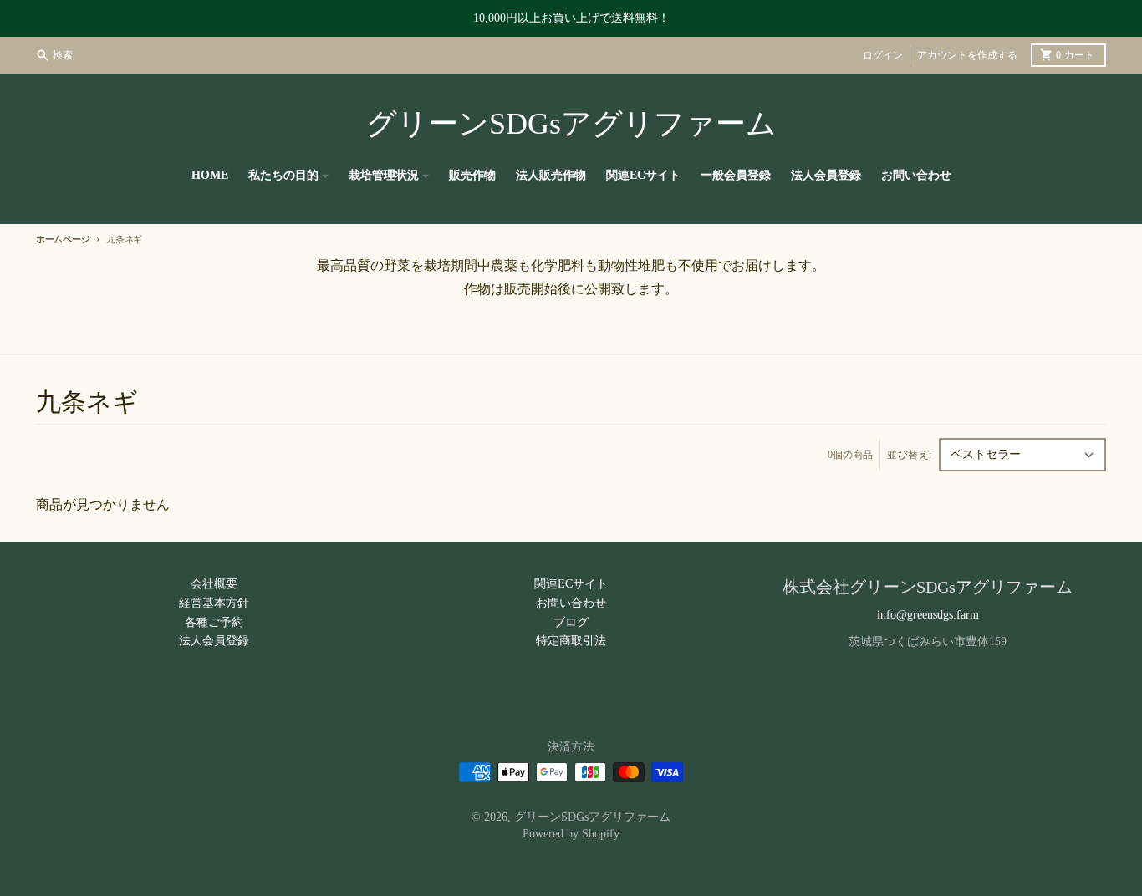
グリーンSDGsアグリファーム (571, 123)
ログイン (883, 55)
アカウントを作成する (967, 55)
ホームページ (62, 239)
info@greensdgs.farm (928, 614)
